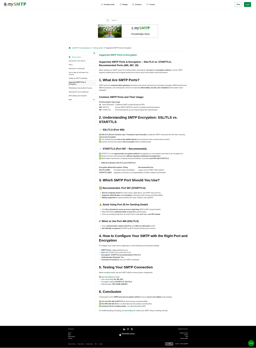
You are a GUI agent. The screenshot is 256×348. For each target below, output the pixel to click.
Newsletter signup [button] (128, 333)
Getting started (98, 48)
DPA (96, 343)
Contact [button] (152, 4)
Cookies (100, 343)
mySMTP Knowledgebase (80, 48)
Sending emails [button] (109, 4)
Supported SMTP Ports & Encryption (118, 48)
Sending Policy (89, 343)
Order (238, 4)
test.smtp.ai (109, 277)
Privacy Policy (81, 343)
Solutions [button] (138, 4)
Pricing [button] (124, 4)
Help (251, 343)
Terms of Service (72, 343)
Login (248, 4)
